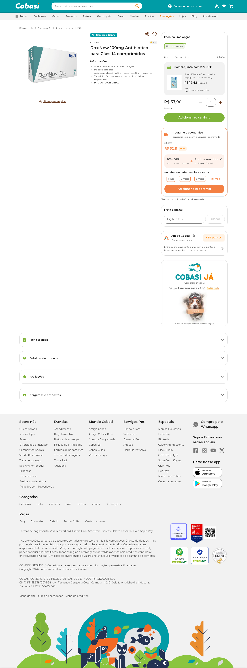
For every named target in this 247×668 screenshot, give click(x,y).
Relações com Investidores (36, 486)
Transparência (28, 476)
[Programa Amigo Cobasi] (217, 6)
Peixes (95, 504)
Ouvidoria (60, 465)
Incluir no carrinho (199, 90)
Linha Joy (164, 434)
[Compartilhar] (146, 34)
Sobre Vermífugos (169, 460)
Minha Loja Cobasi (169, 476)
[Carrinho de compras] (231, 6)
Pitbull (54, 521)
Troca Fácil (60, 460)
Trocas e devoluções (67, 455)
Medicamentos (59, 28)
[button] (137, 6)
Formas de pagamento (68, 450)
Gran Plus (164, 465)
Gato (40, 504)
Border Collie (71, 521)
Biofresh (163, 439)
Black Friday (165, 450)
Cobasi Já (95, 444)
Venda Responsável (31, 455)
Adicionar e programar (194, 189)
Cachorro (43, 28)
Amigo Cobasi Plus (100, 434)
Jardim (81, 504)
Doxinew (94, 42)
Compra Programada (102, 439)
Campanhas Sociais (31, 450)
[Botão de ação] (222, 249)
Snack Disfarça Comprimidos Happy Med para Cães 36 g (199, 76)
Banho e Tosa (132, 429)
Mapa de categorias (50, 596)
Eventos (24, 439)
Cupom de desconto (171, 444)
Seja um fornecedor (31, 465)
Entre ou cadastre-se (187, 6)
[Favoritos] (224, 6)
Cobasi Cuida (97, 450)
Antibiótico (77, 28)
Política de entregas (66, 439)
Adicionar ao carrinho (194, 117)
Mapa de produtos (76, 596)
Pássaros (54, 504)
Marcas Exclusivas (169, 429)
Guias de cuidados (169, 481)
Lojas (182, 16)
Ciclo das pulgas (168, 455)
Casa (68, 504)
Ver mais (215, 178)
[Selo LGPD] (219, 564)
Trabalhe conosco (30, 460)
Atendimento (210, 16)
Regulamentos (63, 434)
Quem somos (28, 429)
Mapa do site (27, 596)
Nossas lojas (27, 434)
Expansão (25, 471)
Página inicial (26, 28)
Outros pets (113, 504)
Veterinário (130, 434)
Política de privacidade (68, 444)
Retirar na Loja (98, 455)
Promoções (167, 16)
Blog (194, 16)
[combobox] (97, 6)
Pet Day (163, 471)
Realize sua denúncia (32, 481)
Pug (22, 521)
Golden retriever (95, 521)
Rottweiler (37, 521)
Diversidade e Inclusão (33, 444)
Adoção (128, 444)
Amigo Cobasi (97, 429)
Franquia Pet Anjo (135, 450)
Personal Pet (132, 439)
